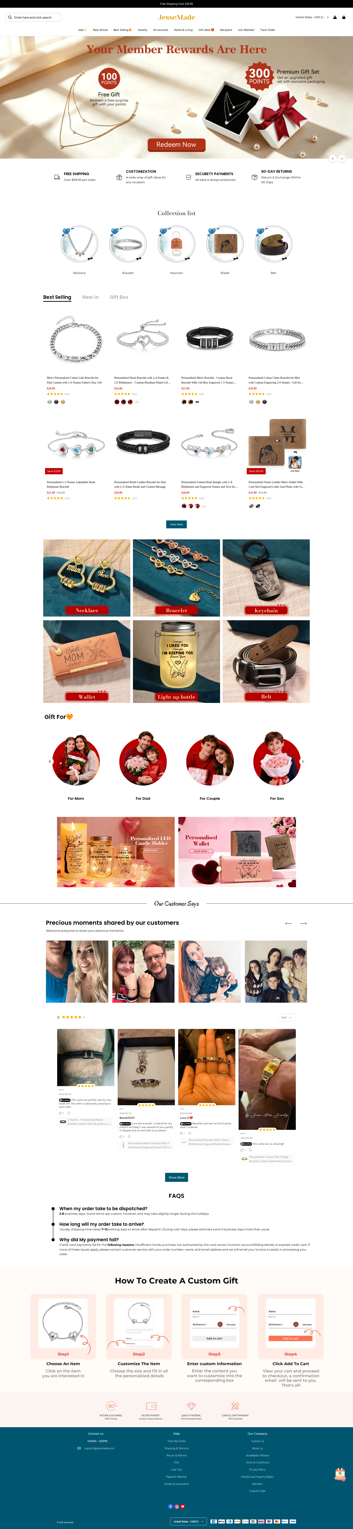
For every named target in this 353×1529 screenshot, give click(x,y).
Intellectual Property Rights (257, 1477)
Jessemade (68, 1522)
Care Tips (176, 1469)
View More (176, 524)
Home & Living (183, 30)
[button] (33, 17)
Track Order (267, 30)
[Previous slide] (50, 761)
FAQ (176, 1462)
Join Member (246, 30)
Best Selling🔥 (123, 30)
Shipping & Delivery (177, 1448)
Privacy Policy (257, 1469)
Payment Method (176, 1477)
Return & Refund (176, 1455)
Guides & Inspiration (176, 1484)
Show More (177, 1177)
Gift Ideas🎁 (206, 30)
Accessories (160, 30)
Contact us (257, 1441)
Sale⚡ (82, 30)
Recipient (226, 30)
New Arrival (100, 30)
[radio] (49, 402)
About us (257, 1448)
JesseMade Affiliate (257, 1455)
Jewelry (142, 30)
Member (257, 1484)
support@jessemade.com (99, 1448)
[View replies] (69, 1113)
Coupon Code (257, 1491)
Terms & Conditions (257, 1462)
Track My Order (176, 1441)
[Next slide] (303, 761)
